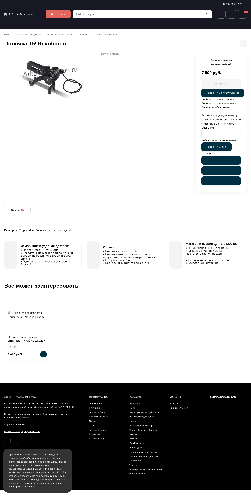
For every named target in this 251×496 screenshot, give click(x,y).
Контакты (94, 407)
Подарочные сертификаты (144, 452)
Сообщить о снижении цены (218, 99)
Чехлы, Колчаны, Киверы (143, 430)
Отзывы (93, 421)
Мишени (133, 434)
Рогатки (133, 438)
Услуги (133, 465)
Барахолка (95, 434)
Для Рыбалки (136, 443)
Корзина (174, 403)
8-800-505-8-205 (233, 4)
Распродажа (136, 447)
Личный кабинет (179, 407)
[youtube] (15, 441)
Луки (132, 407)
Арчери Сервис (97, 430)
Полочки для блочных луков (59, 34)
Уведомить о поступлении (223, 92)
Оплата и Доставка (99, 412)
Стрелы (133, 421)
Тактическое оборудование (144, 456)
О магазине (95, 403)
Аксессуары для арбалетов (144, 412)
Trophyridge (84, 34)
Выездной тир (96, 438)
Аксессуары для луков (28, 34)
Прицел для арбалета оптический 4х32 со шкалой (26, 338)
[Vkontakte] (7, 441)
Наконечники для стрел (142, 425)
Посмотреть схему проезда (204, 253)
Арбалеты (135, 403)
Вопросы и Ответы (99, 416)
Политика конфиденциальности (22, 431)
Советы (93, 425)
